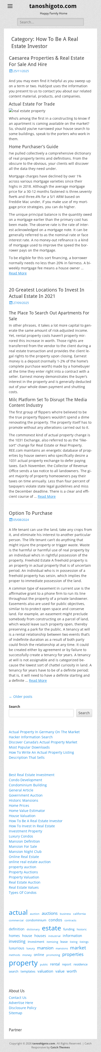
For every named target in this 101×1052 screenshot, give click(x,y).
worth (72, 971)
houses (40, 935)
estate (51, 927)
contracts (70, 920)
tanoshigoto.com (53, 6)
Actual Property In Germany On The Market (44, 732)
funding (69, 929)
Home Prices (19, 805)
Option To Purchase (30, 513)
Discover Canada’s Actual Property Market (43, 742)
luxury (30, 948)
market (78, 948)
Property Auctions (23, 872)
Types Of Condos (23, 892)
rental (55, 964)
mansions (62, 948)
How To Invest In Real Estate (32, 826)
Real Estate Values (24, 887)
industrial (54, 936)
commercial (16, 920)
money (27, 955)
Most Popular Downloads (29, 747)
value (59, 971)
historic (82, 929)
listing (73, 942)
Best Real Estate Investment (31, 774)
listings (84, 942)
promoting (53, 955)
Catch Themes (60, 1047)
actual (18, 912)
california (79, 914)
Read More (18, 273)
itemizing (52, 942)
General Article (21, 790)
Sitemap (15, 1013)
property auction (22, 867)
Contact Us (17, 997)
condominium (36, 920)
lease (64, 941)
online (39, 954)
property (23, 963)
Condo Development (25, 780)
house (27, 935)
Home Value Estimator (27, 810)
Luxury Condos (21, 836)
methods (14, 955)
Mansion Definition (24, 841)
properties (73, 954)
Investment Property (25, 831)
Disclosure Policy (22, 1007)
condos (55, 920)
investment (36, 942)
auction (34, 914)
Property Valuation (24, 877)
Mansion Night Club (25, 851)
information (72, 936)
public (44, 964)
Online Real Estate (24, 856)
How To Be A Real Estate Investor (36, 820)
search (13, 971)
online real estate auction (30, 861)
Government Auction (26, 795)
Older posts (20, 696)
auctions (50, 913)
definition (17, 929)
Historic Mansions (23, 800)
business (65, 914)
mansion (45, 948)
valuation (45, 971)
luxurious (16, 948)
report (66, 964)
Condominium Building (28, 785)
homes (14, 935)
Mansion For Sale (23, 846)
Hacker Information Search (31, 737)
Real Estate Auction (24, 882)
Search (14, 706)
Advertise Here (21, 1002)
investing (17, 941)
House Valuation (22, 815)
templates (28, 971)
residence (81, 964)
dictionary (33, 929)
